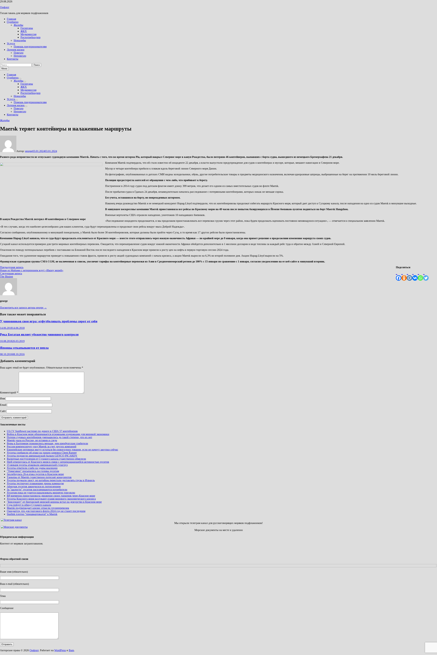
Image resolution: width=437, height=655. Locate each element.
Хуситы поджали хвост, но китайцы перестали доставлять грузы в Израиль (51, 480)
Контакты (12, 58)
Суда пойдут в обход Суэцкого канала (29, 504)
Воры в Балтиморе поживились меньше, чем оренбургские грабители (47, 443)
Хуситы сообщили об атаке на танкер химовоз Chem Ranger (42, 452)
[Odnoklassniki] (404, 275)
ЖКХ (23, 31)
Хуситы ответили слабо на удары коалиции (32, 468)
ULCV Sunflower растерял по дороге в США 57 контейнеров (42, 431)
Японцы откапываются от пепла (24, 348)
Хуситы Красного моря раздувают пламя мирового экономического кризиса (51, 498)
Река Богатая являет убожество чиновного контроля (39, 334)
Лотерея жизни (15, 49)
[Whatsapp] (420, 275)
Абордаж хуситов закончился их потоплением (34, 486)
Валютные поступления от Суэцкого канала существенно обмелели (46, 458)
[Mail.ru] (409, 275)
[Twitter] (426, 275)
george (28, 151)
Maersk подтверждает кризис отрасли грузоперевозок (38, 508)
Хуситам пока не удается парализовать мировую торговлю (41, 492)
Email (3, 404)
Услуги (11, 43)
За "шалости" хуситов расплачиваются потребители (37, 489)
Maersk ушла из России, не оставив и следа (32, 440)
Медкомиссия (28, 34)
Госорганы (26, 28)
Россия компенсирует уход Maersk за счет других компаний (41, 446)
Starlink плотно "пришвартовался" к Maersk (32, 514)
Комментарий (9, 392)
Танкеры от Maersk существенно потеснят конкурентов (39, 477)
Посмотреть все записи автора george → (23, 307)
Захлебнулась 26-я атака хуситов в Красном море (35, 474)
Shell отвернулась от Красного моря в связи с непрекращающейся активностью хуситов (58, 461)
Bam (71, 650)
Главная (11, 18)
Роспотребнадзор (30, 37)
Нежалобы (20, 40)
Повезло (18, 52)
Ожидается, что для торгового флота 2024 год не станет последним (46, 511)
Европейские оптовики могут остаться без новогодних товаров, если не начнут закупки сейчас (62, 449)
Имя (2, 398)
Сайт (3, 411)
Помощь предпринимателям (30, 46)
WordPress (60, 650)
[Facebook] (398, 275)
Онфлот (4, 7)
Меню (4, 68)
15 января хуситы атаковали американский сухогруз (37, 464)
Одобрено (12, 22)
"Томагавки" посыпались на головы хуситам (33, 471)
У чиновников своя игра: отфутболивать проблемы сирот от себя (48, 321)
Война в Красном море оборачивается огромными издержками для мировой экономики (58, 434)
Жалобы (18, 25)
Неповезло (20, 55)
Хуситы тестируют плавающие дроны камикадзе (35, 483)
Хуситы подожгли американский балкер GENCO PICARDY (42, 455)
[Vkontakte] (415, 275)
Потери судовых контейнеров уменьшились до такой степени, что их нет (49, 437)
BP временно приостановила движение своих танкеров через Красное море (51, 495)
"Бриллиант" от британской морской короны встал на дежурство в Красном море (54, 501)
